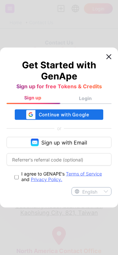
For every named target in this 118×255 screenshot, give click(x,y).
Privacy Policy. (46, 179)
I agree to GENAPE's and (61, 176)
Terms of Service (84, 174)
